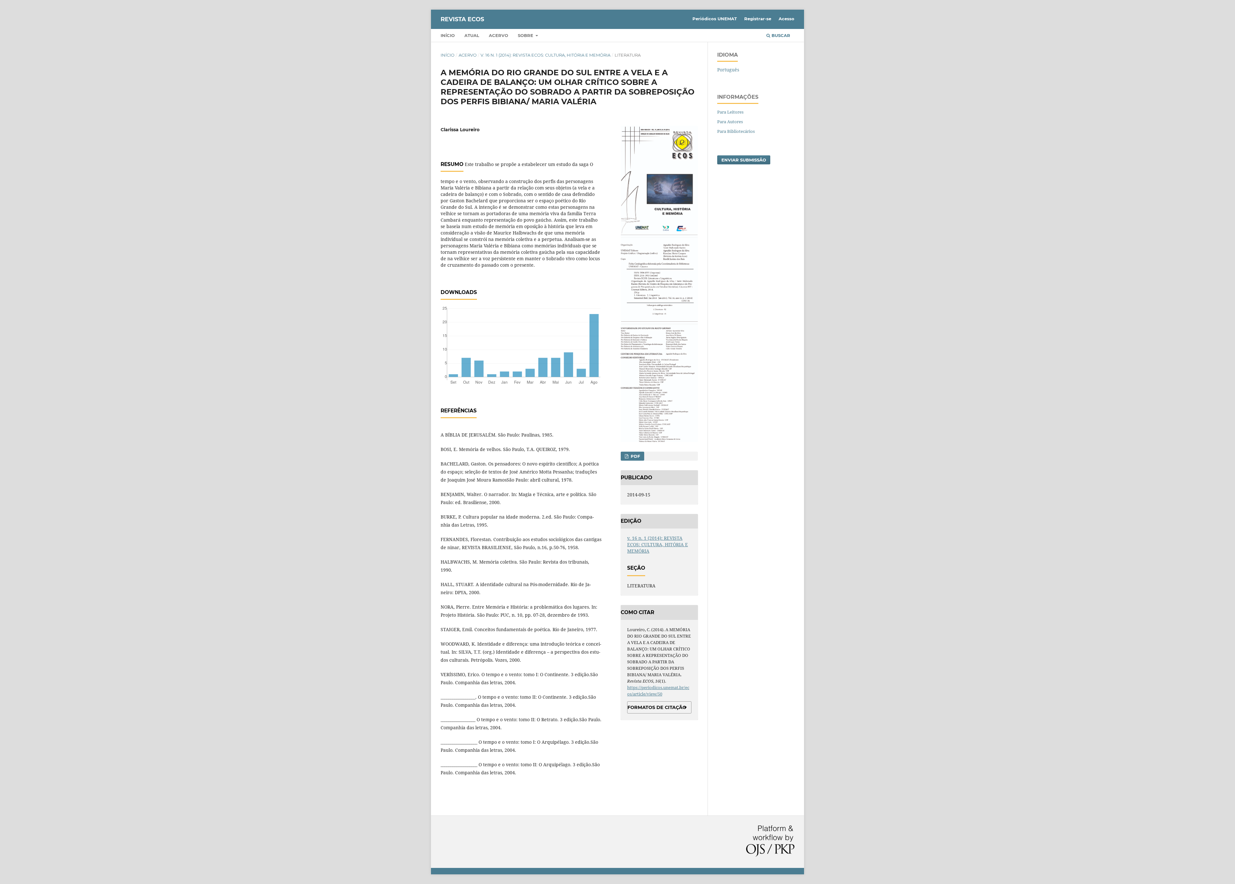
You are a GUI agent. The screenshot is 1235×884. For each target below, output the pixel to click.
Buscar (780, 35)
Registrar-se (757, 18)
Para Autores (730, 121)
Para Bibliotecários (736, 131)
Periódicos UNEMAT (714, 18)
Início (448, 35)
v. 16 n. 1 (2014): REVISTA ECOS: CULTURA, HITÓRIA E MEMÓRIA (545, 55)
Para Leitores (730, 112)
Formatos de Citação (656, 707)
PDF (634, 456)
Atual (471, 35)
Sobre (526, 35)
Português (728, 70)
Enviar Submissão (743, 159)
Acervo (498, 35)
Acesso (786, 18)
